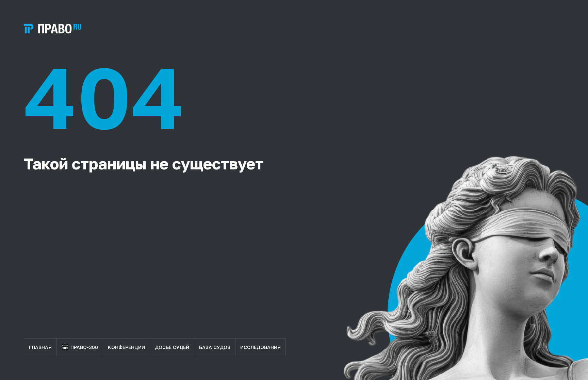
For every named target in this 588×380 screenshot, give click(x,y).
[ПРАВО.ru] (52, 29)
